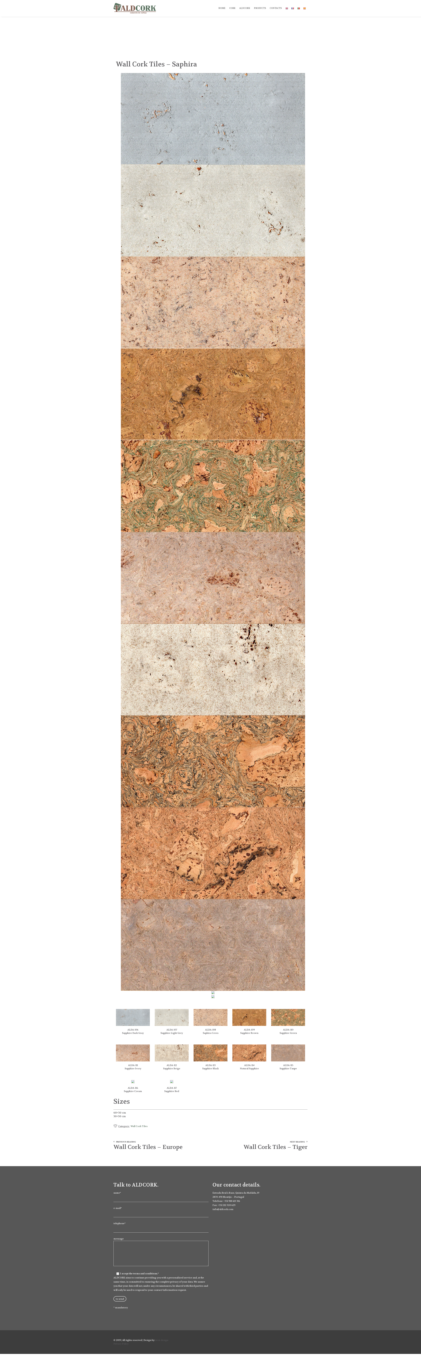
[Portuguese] (299, 11)
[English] (287, 11)
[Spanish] (305, 11)
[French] (293, 11)
